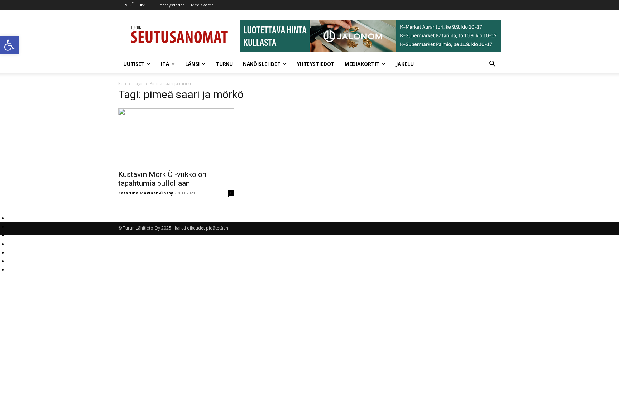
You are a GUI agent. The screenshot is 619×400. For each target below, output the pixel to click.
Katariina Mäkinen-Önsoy (145, 193)
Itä (165, 64)
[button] (9, 45)
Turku (224, 64)
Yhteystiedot (172, 5)
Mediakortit (202, 5)
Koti (122, 84)
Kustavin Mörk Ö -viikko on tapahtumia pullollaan (162, 179)
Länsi (192, 64)
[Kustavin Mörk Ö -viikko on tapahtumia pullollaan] (176, 136)
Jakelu (405, 64)
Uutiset (134, 64)
